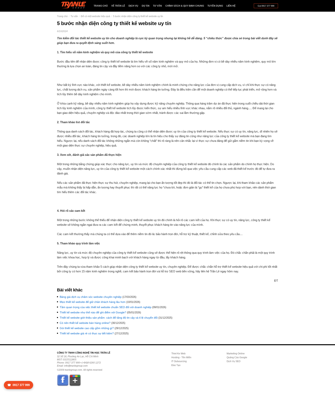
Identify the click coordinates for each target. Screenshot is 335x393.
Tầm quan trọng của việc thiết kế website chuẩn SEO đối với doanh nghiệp (105, 307)
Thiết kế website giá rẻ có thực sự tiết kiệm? (87, 333)
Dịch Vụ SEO (233, 361)
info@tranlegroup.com (76, 365)
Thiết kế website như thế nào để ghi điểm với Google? (93, 312)
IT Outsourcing (179, 361)
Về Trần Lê (118, 5)
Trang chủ (101, 5)
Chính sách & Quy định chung (184, 5)
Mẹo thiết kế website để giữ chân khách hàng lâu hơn (92, 301)
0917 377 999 (18, 385)
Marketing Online (236, 353)
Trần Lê (75, 6)
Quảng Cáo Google (237, 357)
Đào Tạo (175, 365)
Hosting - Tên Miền (181, 357)
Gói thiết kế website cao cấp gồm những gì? (87, 328)
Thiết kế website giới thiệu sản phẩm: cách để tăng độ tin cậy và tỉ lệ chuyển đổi (109, 317)
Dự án (145, 5)
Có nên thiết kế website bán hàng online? (85, 322)
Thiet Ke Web (178, 353)
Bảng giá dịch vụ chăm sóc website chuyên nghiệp (91, 296)
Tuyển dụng (215, 5)
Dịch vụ (133, 5)
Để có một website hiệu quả (95, 16)
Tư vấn (157, 5)
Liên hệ (231, 5)
